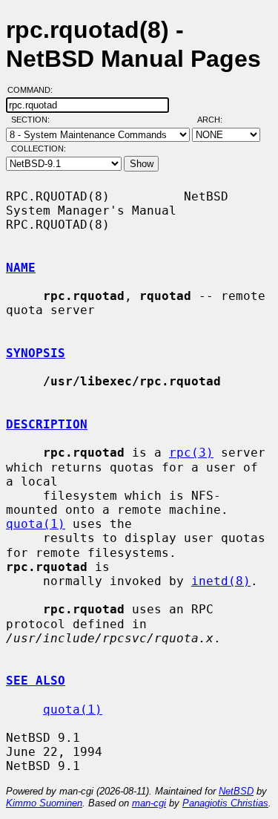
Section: (33, 119)
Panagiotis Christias (225, 803)
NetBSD (236, 791)
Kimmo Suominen (44, 803)
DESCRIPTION (46, 424)
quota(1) (35, 524)
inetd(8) (221, 581)
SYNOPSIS (35, 353)
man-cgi (149, 803)
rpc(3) (191, 453)
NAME (21, 268)
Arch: (216, 119)
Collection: (38, 148)
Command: (34, 89)
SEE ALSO (35, 680)
